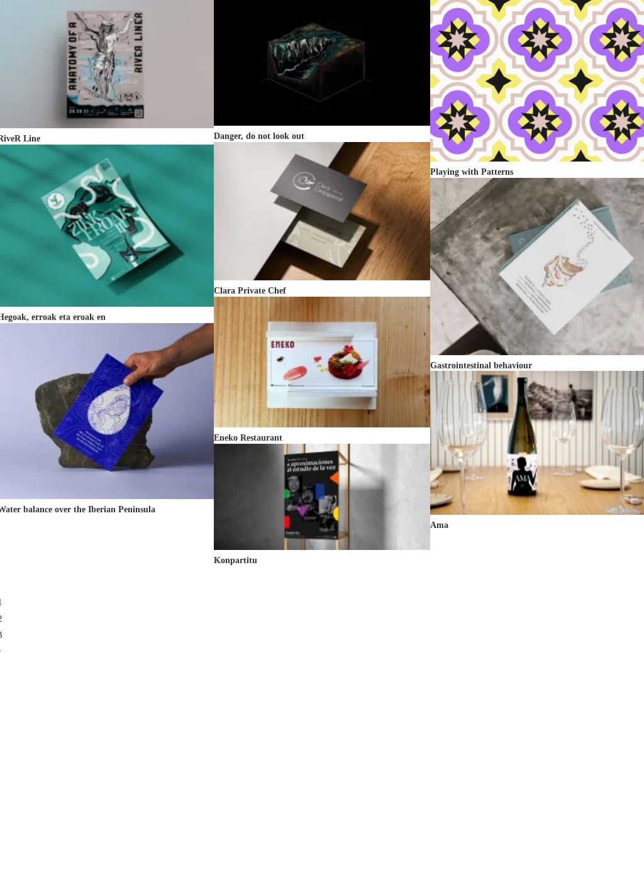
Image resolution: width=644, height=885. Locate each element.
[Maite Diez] (69, 26)
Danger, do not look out (259, 136)
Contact (539, 26)
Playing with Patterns (471, 172)
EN (595, 26)
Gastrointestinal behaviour (481, 365)
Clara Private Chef (250, 290)
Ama (439, 525)
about (486, 26)
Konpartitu (235, 560)
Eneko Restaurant (248, 437)
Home (389, 26)
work (432, 26)
